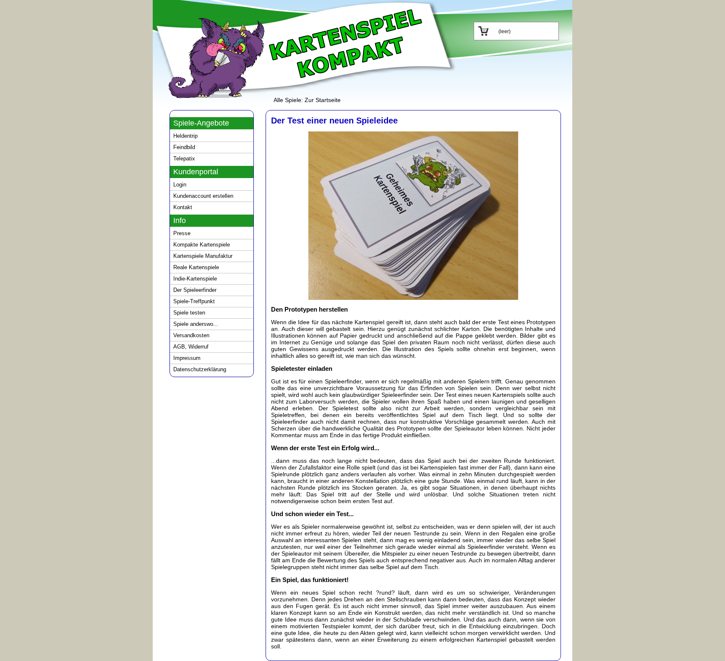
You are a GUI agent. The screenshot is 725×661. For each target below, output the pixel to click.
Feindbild (184, 147)
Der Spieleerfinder (194, 290)
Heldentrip (185, 136)
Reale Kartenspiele (196, 267)
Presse (181, 233)
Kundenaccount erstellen (203, 196)
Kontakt (182, 207)
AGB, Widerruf (191, 347)
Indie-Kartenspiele (195, 278)
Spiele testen (189, 313)
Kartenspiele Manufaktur (202, 256)
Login (179, 184)
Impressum (187, 358)
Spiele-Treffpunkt (194, 301)
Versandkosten (191, 335)
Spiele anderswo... (195, 324)
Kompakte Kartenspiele (201, 244)
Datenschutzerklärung (199, 369)
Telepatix (184, 158)
